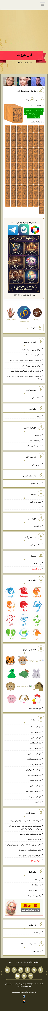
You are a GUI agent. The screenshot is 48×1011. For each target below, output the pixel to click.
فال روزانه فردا (36, 951)
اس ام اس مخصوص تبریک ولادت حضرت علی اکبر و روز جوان (25, 377)
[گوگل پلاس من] (30, 976)
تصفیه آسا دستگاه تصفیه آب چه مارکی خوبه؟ (25, 820)
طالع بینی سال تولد (35, 708)
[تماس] (14, 970)
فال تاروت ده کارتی (34, 780)
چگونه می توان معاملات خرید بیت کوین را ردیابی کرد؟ (23, 844)
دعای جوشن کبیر (35, 502)
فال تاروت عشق (35, 786)
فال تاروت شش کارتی (33, 769)
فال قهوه (38, 435)
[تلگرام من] (34, 970)
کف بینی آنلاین (36, 464)
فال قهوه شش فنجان (34, 446)
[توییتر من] (7, 970)
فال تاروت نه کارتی (27, 90)
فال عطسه (37, 932)
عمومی (29, 327)
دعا (40, 507)
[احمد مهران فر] (38, 82)
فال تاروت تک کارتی (34, 748)
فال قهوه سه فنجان (34, 440)
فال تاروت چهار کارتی (34, 759)
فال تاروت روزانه (35, 727)
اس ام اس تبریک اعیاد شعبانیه (31, 349)
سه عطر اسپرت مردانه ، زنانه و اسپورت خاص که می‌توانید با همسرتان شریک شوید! (26, 827)
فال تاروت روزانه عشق (33, 791)
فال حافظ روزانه (36, 885)
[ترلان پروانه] (24, 82)
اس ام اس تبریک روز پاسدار (32, 365)
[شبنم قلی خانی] (10, 82)
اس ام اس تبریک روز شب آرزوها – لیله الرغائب (26, 371)
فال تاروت (24, 54)
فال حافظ (38, 879)
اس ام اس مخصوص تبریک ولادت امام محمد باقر (25, 360)
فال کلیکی (37, 526)
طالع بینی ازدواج (35, 483)
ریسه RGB (37, 563)
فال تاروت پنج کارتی (34, 764)
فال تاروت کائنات (35, 743)
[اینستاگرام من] (20, 970)
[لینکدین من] (17, 976)
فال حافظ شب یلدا (35, 890)
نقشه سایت (16, 992)
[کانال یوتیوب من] (24, 976)
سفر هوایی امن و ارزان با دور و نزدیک (29, 855)
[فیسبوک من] (27, 970)
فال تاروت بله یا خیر (34, 796)
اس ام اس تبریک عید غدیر (32, 355)
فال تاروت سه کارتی (34, 753)
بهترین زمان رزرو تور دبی (33, 839)
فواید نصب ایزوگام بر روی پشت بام (29, 850)
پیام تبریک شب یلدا (34, 895)
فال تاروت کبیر (36, 732)
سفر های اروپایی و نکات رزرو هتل (30, 834)
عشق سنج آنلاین (35, 544)
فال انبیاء (38, 416)
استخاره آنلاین (36, 397)
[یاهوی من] (40, 970)
